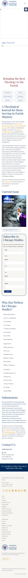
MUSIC (3, 540)
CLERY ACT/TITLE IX (6, 509)
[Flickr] (22, 490)
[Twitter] (6, 490)
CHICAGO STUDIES (6, 534)
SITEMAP (16, 574)
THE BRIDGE (5, 530)
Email (6, 276)
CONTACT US (5, 536)
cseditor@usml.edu (10, 432)
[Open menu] (24, 3)
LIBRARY (4, 523)
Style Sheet (7, 430)
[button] (26, 9)
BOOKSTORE (5, 527)
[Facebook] (3, 490)
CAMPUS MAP (5, 504)
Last (6, 272)
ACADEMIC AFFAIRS (6, 511)
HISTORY (4, 538)
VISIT (3, 496)
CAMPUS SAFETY (6, 502)
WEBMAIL (4, 506)
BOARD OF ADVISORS (7, 525)
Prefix (6, 256)
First (6, 266)
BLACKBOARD (5, 515)
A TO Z (3, 498)
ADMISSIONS (5, 519)
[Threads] (9, 490)
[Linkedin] (19, 490)
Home (3, 43)
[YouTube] (15, 490)
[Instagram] (12, 490)
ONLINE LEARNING (6, 532)
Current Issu (10, 192)
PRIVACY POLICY (22, 574)
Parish (6, 283)
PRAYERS (4, 500)
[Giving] (25, 490)
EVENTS (4, 521)
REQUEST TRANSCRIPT (7, 513)
